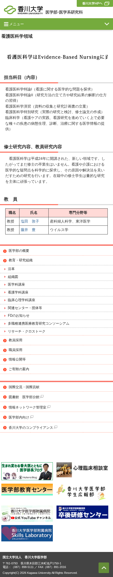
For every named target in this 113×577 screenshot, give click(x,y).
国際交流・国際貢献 (24, 387)
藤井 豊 (28, 230)
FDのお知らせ (18, 316)
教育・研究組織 (21, 260)
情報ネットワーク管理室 (27, 407)
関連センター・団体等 (25, 308)
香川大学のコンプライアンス (31, 428)
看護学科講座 (18, 292)
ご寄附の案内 (19, 369)
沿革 (11, 269)
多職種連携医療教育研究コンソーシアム (38, 323)
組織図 (13, 277)
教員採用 (15, 340)
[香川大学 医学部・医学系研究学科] (43, 10)
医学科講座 (16, 284)
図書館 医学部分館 (24, 397)
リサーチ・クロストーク (26, 331)
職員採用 (15, 350)
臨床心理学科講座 (21, 300)
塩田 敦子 (30, 221)
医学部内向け (19, 417)
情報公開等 (17, 359)
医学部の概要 (19, 251)
